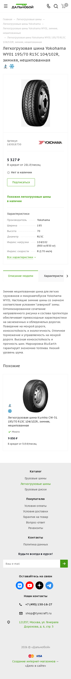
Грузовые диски (36, 489)
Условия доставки (35, 511)
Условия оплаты (35, 506)
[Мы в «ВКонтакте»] (20, 585)
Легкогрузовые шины (36, 484)
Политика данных (35, 544)
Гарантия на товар (35, 517)
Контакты (35, 537)
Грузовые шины (35, 478)
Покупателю (35, 499)
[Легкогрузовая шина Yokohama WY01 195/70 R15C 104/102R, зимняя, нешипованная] (35, 103)
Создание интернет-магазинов (33, 661)
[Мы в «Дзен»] (39, 585)
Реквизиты (35, 528)
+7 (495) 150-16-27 (38, 604)
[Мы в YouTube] (30, 585)
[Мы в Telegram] (49, 585)
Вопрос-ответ (35, 522)
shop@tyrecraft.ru (39, 613)
